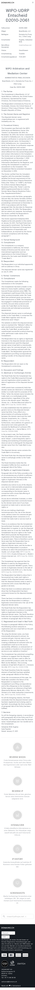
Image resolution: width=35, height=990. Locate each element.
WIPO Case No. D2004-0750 (11, 572)
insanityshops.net (25, 45)
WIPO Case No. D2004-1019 (17, 667)
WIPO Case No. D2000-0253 (18, 420)
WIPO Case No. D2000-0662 (15, 404)
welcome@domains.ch (9, 981)
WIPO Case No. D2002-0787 (15, 694)
